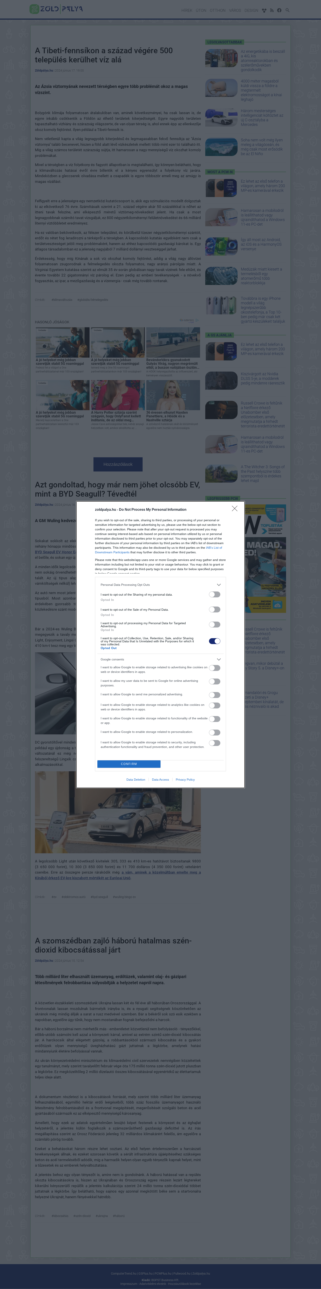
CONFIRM (129, 764)
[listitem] (160, 585)
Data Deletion (135, 779)
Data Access (160, 779)
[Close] (236, 510)
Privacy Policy (185, 779)
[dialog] (160, 644)
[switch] (214, 594)
